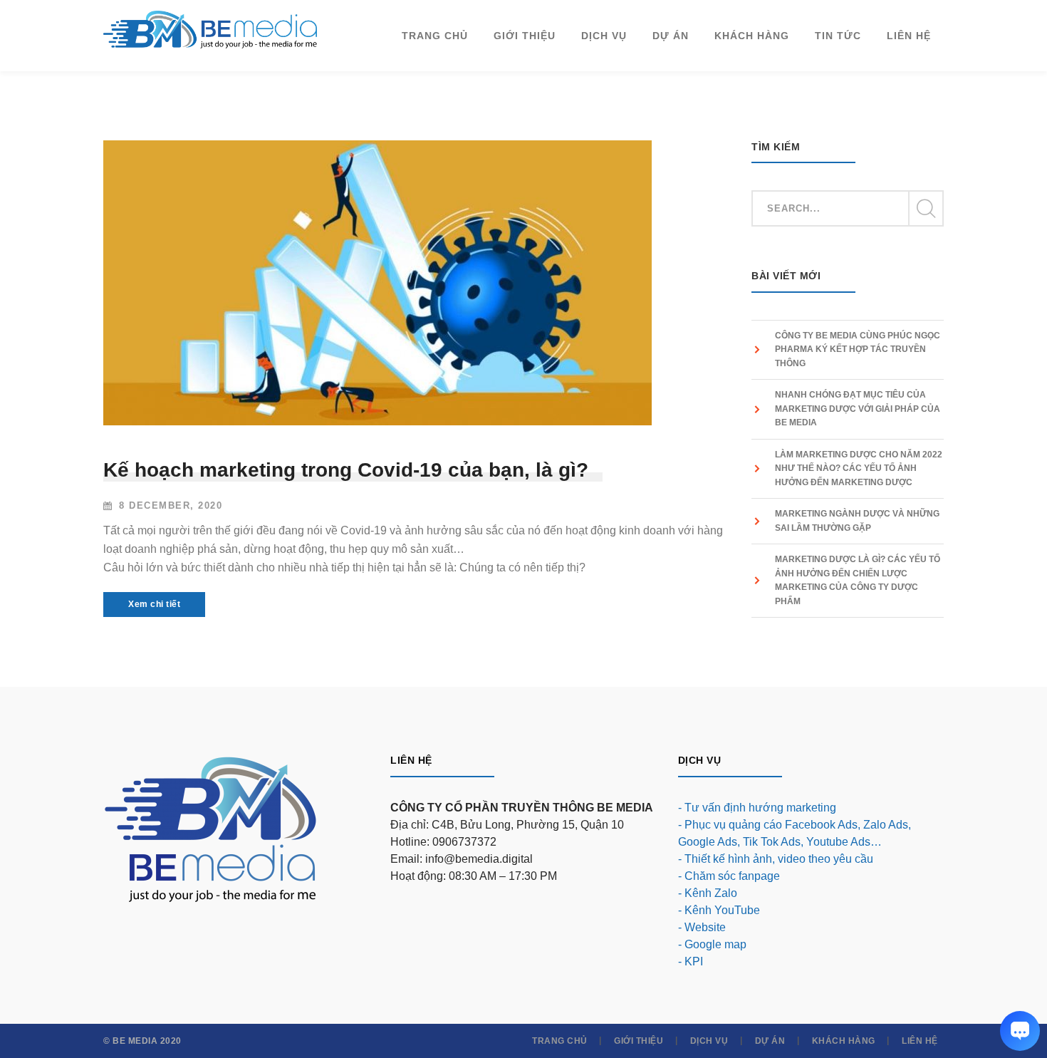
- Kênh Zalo (707, 893)
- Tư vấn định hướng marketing (757, 808)
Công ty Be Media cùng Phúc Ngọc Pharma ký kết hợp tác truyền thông (857, 349)
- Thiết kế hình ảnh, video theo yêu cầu (775, 859)
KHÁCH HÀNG (843, 1041)
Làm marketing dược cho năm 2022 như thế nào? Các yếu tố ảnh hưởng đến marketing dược (858, 468)
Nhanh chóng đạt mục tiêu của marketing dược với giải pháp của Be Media (857, 408)
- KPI (690, 961)
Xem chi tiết (154, 604)
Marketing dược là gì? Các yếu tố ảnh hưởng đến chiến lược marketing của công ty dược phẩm (857, 580)
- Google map (712, 944)
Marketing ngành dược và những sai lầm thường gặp (857, 521)
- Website (702, 927)
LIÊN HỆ (920, 1041)
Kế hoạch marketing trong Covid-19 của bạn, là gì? (345, 470)
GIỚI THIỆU (638, 1041)
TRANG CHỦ (560, 1041)
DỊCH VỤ (709, 1041)
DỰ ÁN (770, 1041)
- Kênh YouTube (719, 910)
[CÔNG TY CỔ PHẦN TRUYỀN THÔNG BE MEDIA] (210, 29)
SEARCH (925, 209)
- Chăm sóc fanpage (729, 876)
